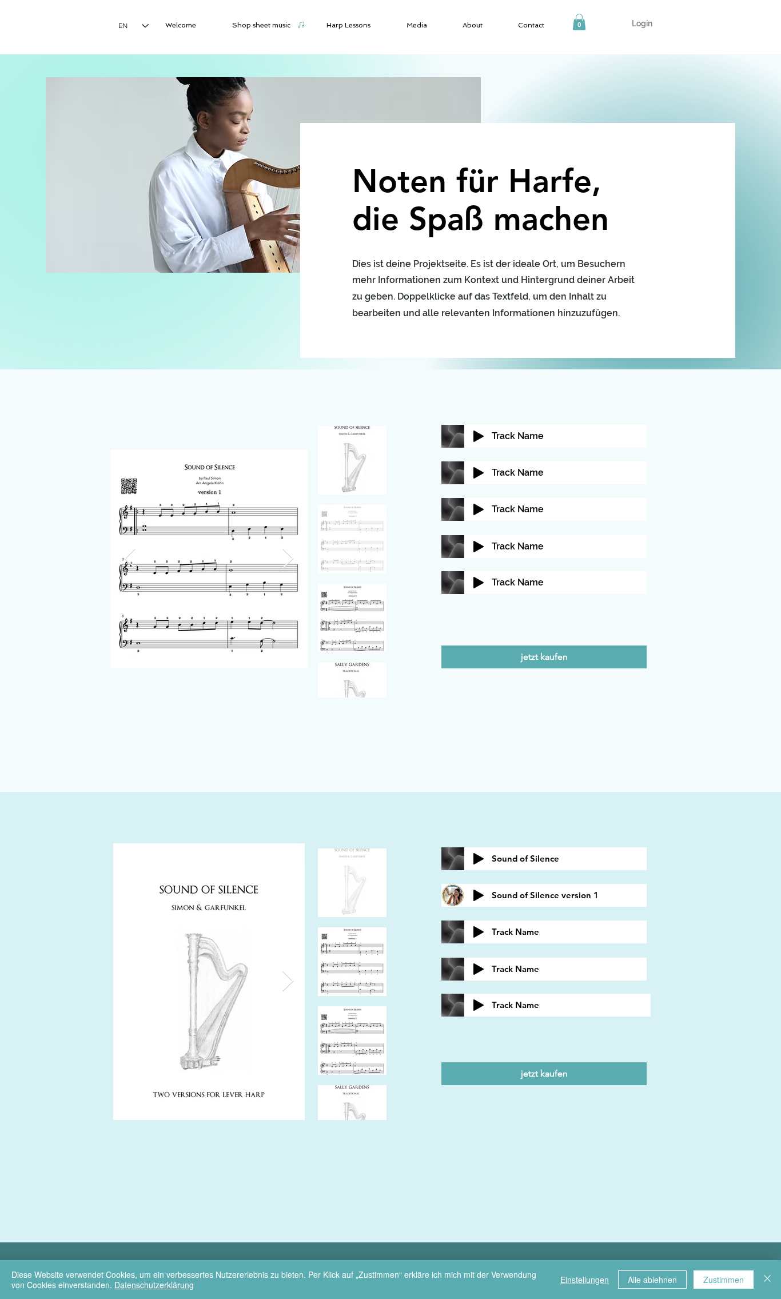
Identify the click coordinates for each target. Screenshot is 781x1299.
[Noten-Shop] (301, 25)
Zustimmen (723, 1279)
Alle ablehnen (652, 1279)
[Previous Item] (130, 559)
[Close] (767, 1279)
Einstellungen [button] (584, 1279)
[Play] (478, 436)
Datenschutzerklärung (154, 1284)
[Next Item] (287, 559)
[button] (579, 22)
